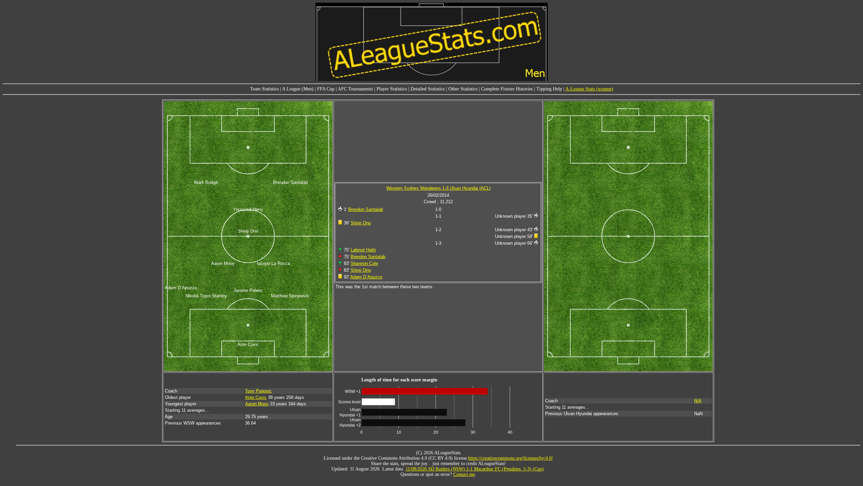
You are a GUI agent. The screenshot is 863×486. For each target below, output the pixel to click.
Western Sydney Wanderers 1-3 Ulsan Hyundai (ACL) (438, 188)
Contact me (464, 474)
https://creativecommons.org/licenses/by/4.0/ (510, 458)
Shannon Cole (364, 263)
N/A (698, 400)
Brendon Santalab (365, 209)
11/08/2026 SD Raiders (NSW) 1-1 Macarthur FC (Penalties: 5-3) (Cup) (475, 468)
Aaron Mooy (257, 403)
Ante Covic (256, 397)
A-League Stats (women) (589, 88)
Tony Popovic (258, 391)
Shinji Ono (361, 222)
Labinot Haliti (363, 249)
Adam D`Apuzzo (366, 276)
